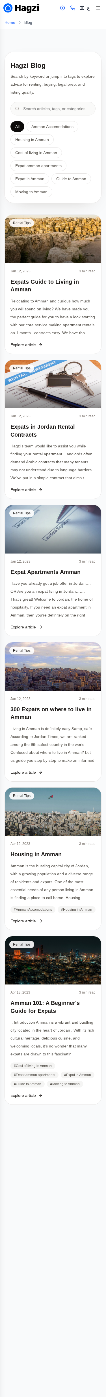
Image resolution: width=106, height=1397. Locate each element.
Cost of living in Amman (36, 152)
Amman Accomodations (52, 126)
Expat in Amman (29, 178)
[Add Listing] (62, 7)
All (17, 126)
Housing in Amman (32, 139)
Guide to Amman (71, 178)
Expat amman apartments (38, 165)
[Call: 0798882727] (72, 7)
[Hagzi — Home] (21, 8)
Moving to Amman (31, 192)
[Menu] (98, 7)
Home (10, 22)
